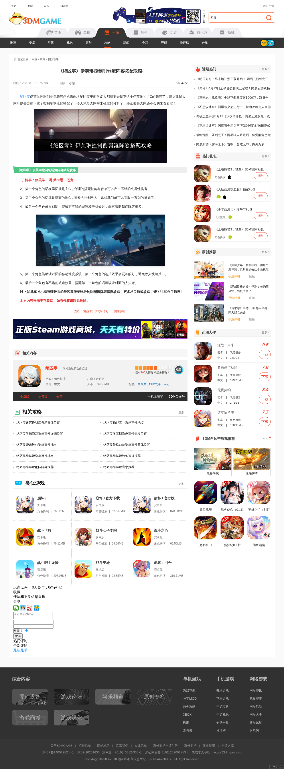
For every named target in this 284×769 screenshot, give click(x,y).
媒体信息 (140, 745)
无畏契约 (224, 390)
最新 (16, 650)
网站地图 (103, 745)
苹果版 (42, 397)
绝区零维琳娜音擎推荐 (118, 467)
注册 (272, 6)
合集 (205, 42)
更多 (182, 412)
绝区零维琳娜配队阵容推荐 (35, 467)
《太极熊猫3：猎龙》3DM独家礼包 (239, 169)
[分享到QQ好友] (23, 608)
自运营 (64, 6)
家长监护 (190, 745)
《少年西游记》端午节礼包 (233, 209)
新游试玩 (256, 722)
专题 (145, 42)
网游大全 (256, 714)
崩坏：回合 (163, 563)
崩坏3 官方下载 (108, 498)
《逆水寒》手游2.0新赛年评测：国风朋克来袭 (249, 310)
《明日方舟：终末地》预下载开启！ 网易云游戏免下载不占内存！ (232, 80)
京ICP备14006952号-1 (58, 752)
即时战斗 (155, 384)
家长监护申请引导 (165, 745)
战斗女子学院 (106, 530)
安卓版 (24, 397)
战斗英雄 (103, 563)
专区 (59, 397)
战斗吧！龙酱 (48, 563)
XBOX (187, 714)
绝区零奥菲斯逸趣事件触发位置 (125, 433)
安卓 (32, 42)
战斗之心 (161, 530)
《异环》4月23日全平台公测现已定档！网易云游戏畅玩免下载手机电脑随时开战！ (233, 89)
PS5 (186, 722)
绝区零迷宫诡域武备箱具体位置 (38, 422)
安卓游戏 (222, 690)
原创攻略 (189, 706)
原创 (88, 42)
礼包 (70, 42)
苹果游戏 (222, 698)
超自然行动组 (227, 367)
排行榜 (184, 42)
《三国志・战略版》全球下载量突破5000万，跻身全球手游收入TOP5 (232, 99)
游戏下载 (189, 690)
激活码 (254, 730)
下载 (264, 354)
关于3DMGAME (61, 745)
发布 (18, 636)
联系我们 (122, 745)
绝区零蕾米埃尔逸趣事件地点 (36, 445)
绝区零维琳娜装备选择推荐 (122, 456)
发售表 (187, 730)
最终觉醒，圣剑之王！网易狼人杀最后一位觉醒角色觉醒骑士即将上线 (233, 136)
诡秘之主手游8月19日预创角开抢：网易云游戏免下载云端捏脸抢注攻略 (233, 117)
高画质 (142, 384)
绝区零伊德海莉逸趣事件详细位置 (39, 433)
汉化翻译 (209, 745)
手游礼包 (222, 714)
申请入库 (227, 745)
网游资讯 (256, 690)
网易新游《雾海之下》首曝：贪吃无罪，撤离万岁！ (232, 144)
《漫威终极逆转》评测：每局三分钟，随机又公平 (248, 289)
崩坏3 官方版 (164, 498)
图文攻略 (53, 59)
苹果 (51, 42)
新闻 (126, 42)
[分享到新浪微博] (30, 608)
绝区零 (25, 96)
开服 (164, 42)
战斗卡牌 (44, 530)
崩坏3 (41, 498)
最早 (24, 650)
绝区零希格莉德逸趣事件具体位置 (126, 445)
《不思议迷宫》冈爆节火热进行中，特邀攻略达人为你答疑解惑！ (233, 108)
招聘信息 (85, 745)
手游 (34, 59)
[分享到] (36, 608)
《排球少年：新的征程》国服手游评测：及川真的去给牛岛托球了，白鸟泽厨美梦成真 (248, 267)
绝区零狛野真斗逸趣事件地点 (123, 422)
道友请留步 (225, 412)
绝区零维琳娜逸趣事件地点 (35, 456)
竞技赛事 (256, 698)
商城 (30, 6)
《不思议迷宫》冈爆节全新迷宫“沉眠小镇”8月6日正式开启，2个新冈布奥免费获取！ (233, 127)
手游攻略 (222, 706)
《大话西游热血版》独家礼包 (235, 189)
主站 (13, 6)
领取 (260, 175)
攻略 (107, 42)
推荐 (13, 42)
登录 (265, 6)
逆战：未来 (225, 345)
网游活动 (256, 706)
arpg (166, 384)
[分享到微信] (16, 608)
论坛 (46, 6)
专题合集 (222, 722)
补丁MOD (190, 698)
